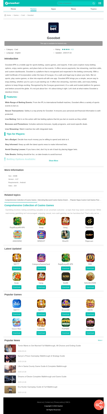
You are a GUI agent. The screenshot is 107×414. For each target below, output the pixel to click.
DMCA (67, 402)
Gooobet (30, 15)
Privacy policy (59, 402)
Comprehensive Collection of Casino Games (29, 205)
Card (23, 15)
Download (16, 268)
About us (40, 402)
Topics (94, 9)
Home (13, 9)
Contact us (48, 402)
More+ (100, 340)
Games (33, 9)
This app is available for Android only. (53, 43)
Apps (53, 9)
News (73, 9)
